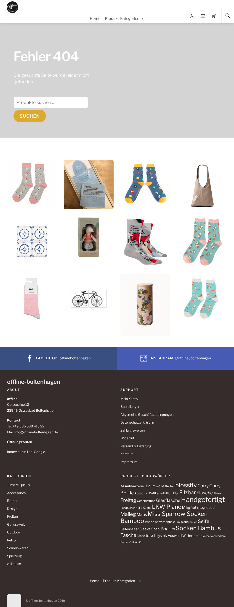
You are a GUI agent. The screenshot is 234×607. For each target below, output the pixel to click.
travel (150, 535)
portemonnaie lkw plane (172, 522)
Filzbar (187, 492)
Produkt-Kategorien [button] (119, 581)
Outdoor (13, 532)
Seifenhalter (129, 529)
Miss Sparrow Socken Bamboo (163, 517)
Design (12, 509)
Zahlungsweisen (132, 430)
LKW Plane (166, 506)
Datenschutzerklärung (137, 422)
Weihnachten (192, 536)
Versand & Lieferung (136, 446)
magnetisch (206, 507)
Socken (168, 528)
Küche (147, 507)
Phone (149, 522)
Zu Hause (135, 542)
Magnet (189, 507)
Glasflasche (168, 500)
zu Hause (14, 564)
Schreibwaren (17, 548)
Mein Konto (129, 399)
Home (95, 18)
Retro (11, 540)
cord (140, 493)
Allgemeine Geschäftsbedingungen (146, 415)
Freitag (12, 516)
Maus (142, 514)
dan (146, 493)
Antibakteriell (135, 486)
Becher (170, 486)
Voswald (175, 535)
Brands (12, 501)
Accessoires (16, 493)
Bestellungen (130, 407)
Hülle (139, 507)
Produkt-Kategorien (122, 18)
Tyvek (161, 535)
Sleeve (145, 529)
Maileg (128, 514)
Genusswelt (16, 524)
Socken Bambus (198, 528)
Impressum (129, 462)
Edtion (167, 493)
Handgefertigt (203, 500)
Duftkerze (155, 493)
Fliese (217, 493)
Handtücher (127, 507)
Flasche (205, 493)
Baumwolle (155, 486)
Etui (175, 493)
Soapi (155, 529)
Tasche (128, 535)
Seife (203, 521)
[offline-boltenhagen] (12, 6)
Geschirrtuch (146, 501)
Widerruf (127, 438)
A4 (122, 486)
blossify (186, 485)
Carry (203, 485)
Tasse (141, 536)
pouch (193, 522)
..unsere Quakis (18, 485)
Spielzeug (14, 556)
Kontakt (126, 454)
